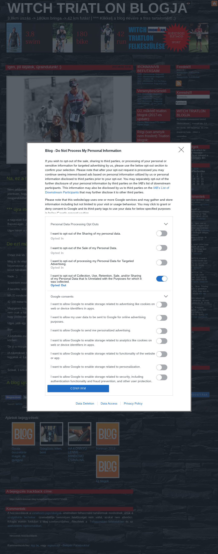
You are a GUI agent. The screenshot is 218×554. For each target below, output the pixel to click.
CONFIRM (78, 388)
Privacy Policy (133, 403)
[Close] (183, 151)
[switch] (161, 233)
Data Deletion (85, 403)
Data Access (109, 403)
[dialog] (109, 277)
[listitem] (109, 224)
